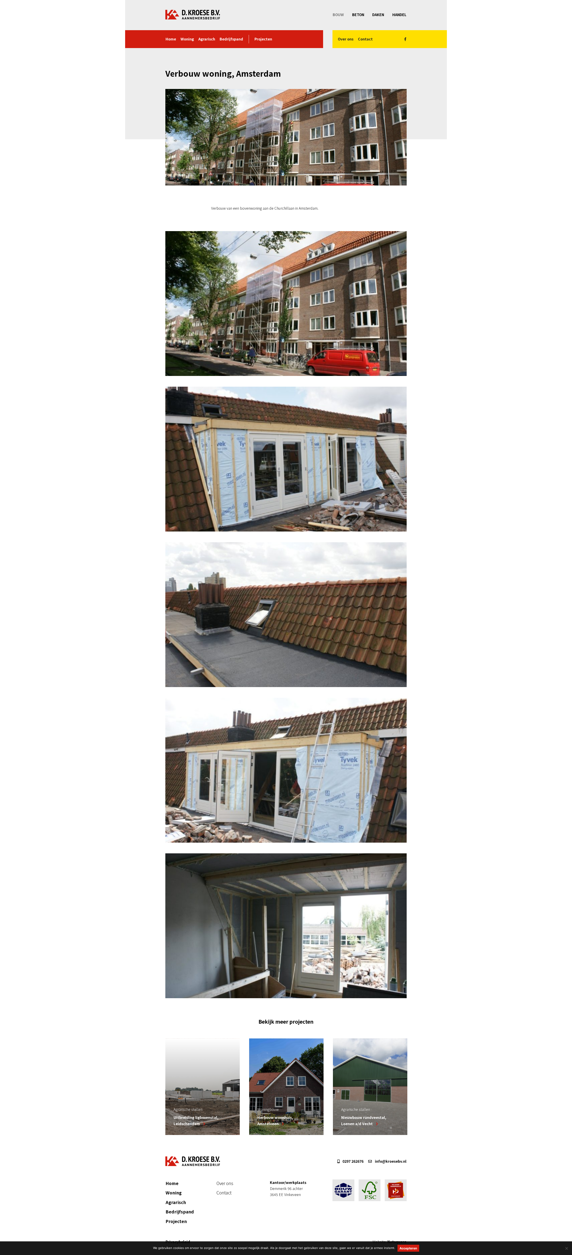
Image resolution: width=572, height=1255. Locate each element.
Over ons (345, 39)
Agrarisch (206, 39)
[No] (566, 1248)
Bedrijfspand (231, 39)
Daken (378, 14)
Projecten (263, 39)
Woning (187, 39)
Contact (365, 39)
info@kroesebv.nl (390, 1161)
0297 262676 (353, 1161)
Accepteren (408, 1248)
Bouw (338, 14)
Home (171, 39)
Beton (358, 14)
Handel (399, 14)
